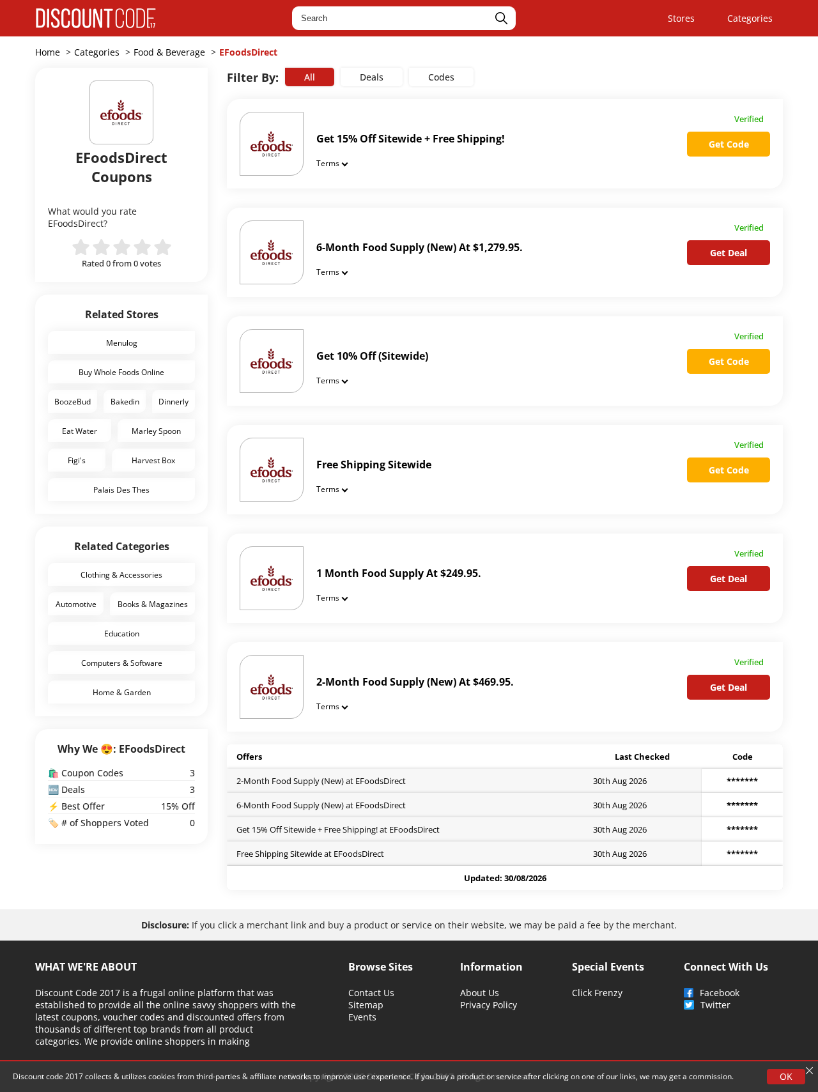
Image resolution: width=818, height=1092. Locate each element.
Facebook (719, 993)
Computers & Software (121, 663)
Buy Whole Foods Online (121, 372)
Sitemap (365, 1005)
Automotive (76, 604)
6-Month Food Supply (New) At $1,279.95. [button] (419, 247)
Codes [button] (441, 77)
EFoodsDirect (248, 52)
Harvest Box (153, 460)
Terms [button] (327, 163)
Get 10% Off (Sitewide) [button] (372, 356)
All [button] (309, 77)
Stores (681, 18)
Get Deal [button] (728, 253)
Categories (750, 18)
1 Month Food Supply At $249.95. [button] (398, 573)
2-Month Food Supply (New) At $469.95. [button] (415, 682)
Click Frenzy (597, 993)
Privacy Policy (488, 1005)
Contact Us (371, 993)
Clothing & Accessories (121, 574)
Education (121, 633)
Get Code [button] (729, 144)
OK (786, 1076)
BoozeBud (72, 401)
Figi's (77, 460)
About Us (479, 993)
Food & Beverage (169, 52)
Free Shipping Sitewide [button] (373, 465)
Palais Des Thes (121, 489)
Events (362, 1017)
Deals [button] (371, 77)
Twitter (715, 1005)
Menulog (121, 342)
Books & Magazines (153, 604)
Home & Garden (122, 692)
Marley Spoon (156, 431)
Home (47, 52)
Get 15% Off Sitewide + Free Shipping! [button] (410, 139)
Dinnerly (173, 401)
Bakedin (125, 401)
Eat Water (79, 431)
